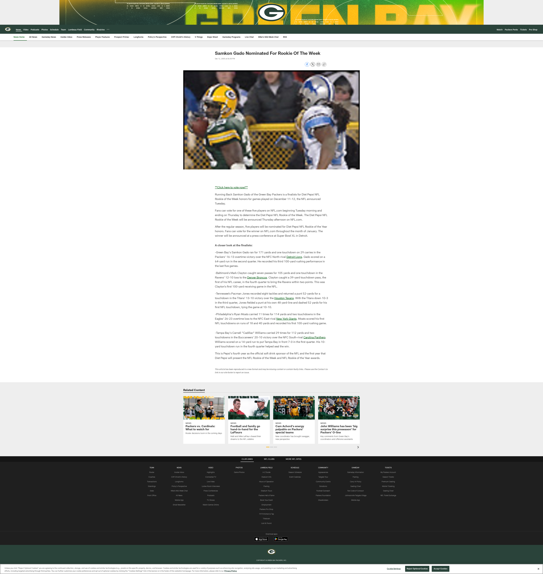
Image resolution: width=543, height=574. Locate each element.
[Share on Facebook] (307, 66)
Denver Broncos (257, 277)
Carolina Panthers (314, 337)
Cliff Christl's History (179, 477)
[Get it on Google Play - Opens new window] (281, 540)
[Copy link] (324, 64)
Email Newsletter (179, 505)
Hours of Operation (266, 481)
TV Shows (211, 500)
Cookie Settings (394, 569)
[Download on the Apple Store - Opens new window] (261, 539)
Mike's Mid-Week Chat (179, 491)
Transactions (152, 481)
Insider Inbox (179, 472)
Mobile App (179, 500)
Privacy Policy (230, 571)
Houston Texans (284, 298)
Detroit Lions (294, 256)
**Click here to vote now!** (231, 187)
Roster (151, 472)
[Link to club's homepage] (8, 29)
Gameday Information (355, 472)
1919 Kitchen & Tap (266, 514)
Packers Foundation (323, 495)
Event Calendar (295, 477)
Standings (152, 486)
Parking (266, 486)
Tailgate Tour (323, 477)
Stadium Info (266, 477)
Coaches (151, 477)
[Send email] (318, 66)
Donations (323, 486)
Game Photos (239, 472)
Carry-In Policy (355, 481)
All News (179, 495)
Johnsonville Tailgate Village (355, 495)
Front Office (151, 495)
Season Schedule (295, 472)
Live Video (211, 481)
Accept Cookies (440, 569)
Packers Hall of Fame (266, 495)
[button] (268, 447)
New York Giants (286, 318)
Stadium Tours (266, 491)
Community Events (323, 481)
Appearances (323, 472)
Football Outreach (323, 491)
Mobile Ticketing (388, 486)
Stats (152, 491)
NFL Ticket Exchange (388, 495)
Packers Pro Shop (266, 509)
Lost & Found (266, 523)
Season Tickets (388, 477)
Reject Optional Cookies (417, 569)
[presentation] (358, 447)
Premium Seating (388, 481)
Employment (266, 505)
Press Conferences (211, 491)
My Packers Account (388, 472)
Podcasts (210, 495)
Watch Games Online (211, 505)
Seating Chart (355, 486)
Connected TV (210, 477)
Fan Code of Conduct (355, 491)
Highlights (211, 472)
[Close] (538, 569)
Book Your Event (266, 500)
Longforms (179, 481)
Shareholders (323, 500)
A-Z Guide (266, 472)
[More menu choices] (108, 29)
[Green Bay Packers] (271, 552)
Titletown (266, 518)
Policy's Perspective (179, 486)
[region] (271, 569)
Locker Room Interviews (211, 486)
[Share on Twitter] (313, 66)
